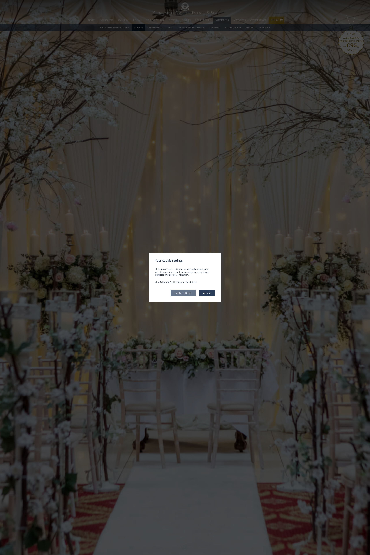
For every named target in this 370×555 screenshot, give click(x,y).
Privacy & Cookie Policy (171, 282)
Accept (207, 293)
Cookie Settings (183, 293)
